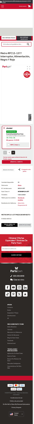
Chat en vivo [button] (18, 280)
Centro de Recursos (13, 335)
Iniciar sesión (22, 6)
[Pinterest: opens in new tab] (13, 294)
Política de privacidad (16, 401)
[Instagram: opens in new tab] (19, 287)
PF (8, 318)
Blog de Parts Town (13, 338)
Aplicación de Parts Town (15, 353)
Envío (9, 310)
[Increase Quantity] (13, 152)
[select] (16, 414)
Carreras (9, 329)
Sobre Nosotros (12, 327)
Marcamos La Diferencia (14, 332)
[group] (16, 89)
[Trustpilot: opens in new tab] (25, 294)
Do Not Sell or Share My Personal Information (16, 404)
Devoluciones (11, 315)
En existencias (11, 131)
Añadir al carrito (16, 162)
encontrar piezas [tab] (8, 38)
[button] (28, 67)
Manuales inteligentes (13, 363)
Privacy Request (16, 407)
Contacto (10, 307)
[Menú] (2, 6)
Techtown (10, 340)
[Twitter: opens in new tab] (19, 294)
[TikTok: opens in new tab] (7, 294)
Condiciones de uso (16, 398)
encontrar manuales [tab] (24, 38)
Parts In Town (11, 356)
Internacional (11, 343)
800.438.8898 (18, 276)
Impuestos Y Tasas (12, 313)
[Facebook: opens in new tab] (7, 287)
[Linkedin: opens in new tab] (25, 287)
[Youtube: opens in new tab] (13, 287)
